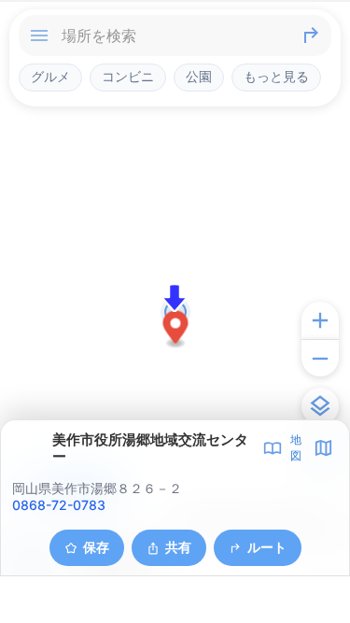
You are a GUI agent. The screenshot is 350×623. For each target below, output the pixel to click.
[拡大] (320, 320)
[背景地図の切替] (320, 406)
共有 (178, 547)
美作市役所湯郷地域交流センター (150, 448)
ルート (267, 547)
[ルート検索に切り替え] (311, 35)
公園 (199, 76)
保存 (96, 547)
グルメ (50, 76)
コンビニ (128, 76)
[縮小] (320, 357)
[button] (176, 330)
